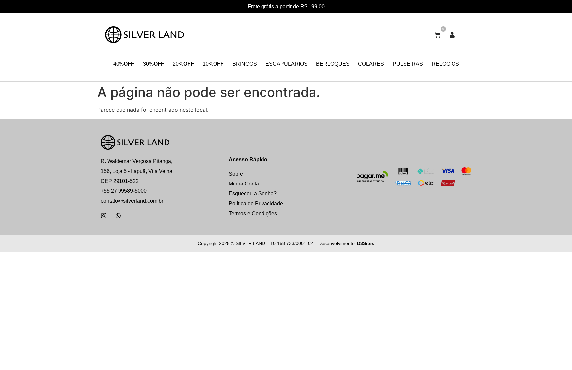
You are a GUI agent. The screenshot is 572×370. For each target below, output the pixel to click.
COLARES (371, 64)
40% (123, 64)
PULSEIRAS (408, 64)
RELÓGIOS (445, 64)
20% (183, 64)
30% (153, 64)
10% (213, 64)
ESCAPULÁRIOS (286, 64)
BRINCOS (244, 64)
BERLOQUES (333, 64)
